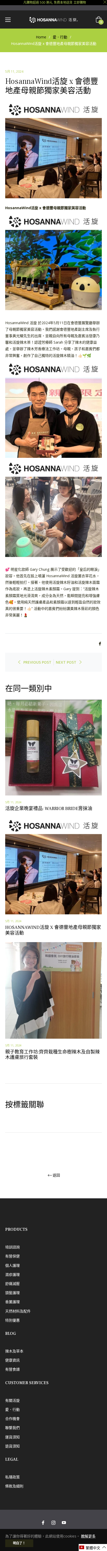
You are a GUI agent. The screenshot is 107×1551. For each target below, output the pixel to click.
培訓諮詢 (12, 1246)
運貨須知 (12, 1436)
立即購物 (79, 2)
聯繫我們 (12, 1427)
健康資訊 (12, 1360)
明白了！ (19, 1543)
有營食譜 (12, 1369)
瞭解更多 (88, 1536)
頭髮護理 (12, 1292)
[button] (93, 1547)
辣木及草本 (14, 1351)
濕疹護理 (12, 1274)
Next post (66, 662)
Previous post (37, 662)
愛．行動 (60, 37)
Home (41, 37)
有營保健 (12, 1256)
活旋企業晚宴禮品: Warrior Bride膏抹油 (48, 809)
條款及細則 (14, 1486)
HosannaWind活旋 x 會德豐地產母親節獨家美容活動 (53, 930)
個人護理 (12, 1265)
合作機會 (12, 1418)
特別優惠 (12, 1320)
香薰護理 (12, 1301)
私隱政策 (12, 1476)
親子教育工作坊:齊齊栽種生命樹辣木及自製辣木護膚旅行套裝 (52, 1055)
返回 (56, 1175)
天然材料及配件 (18, 1311)
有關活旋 (12, 1400)
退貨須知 (12, 1446)
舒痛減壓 (12, 1283)
